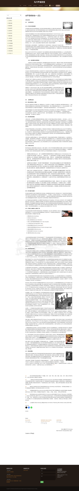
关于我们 (24, 5)
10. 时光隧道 (10, 43)
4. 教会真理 (9, 28)
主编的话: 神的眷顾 (10, 471)
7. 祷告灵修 (9, 35)
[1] (25, 375)
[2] (25, 379)
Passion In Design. (34, 488)
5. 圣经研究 (9, 30)
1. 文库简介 (9, 20)
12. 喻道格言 (10, 48)
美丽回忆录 (41, 5)
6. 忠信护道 (9, 33)
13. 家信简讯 (10, 50)
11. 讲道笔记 (10, 45)
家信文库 (52, 5)
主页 (20, 5)
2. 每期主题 (9, 23)
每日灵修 (57, 5)
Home (35, 8)
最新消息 (35, 5)
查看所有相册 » (25, 470)
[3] (25, 386)
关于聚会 (30, 5)
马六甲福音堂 (39, 2)
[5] (25, 394)
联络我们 (46, 5)
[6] (25, 402)
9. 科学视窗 (9, 40)
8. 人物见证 (9, 38)
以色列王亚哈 (58, 420)
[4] (25, 390)
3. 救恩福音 (9, 25)
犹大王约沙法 (27, 420)
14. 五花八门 (10, 53)
